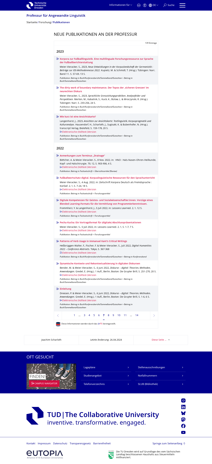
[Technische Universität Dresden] (36, 5)
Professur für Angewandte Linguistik (55, 16)
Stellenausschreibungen (151, 367)
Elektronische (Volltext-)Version (79, 132)
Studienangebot (93, 376)
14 (136, 315)
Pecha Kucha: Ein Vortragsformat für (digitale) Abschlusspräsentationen (100, 223)
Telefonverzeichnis (94, 384)
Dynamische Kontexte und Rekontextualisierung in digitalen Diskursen (100, 264)
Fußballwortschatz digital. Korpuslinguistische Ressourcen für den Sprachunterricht (107, 178)
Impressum (44, 443)
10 (118, 315)
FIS (101, 324)
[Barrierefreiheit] (145, 5)
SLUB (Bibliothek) (148, 384)
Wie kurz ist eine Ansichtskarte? (78, 117)
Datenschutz (60, 443)
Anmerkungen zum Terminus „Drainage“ (82, 156)
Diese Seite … (159, 340)
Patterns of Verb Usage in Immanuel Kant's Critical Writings (93, 241)
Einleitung (65, 289)
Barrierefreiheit (102, 443)
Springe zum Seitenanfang (167, 443)
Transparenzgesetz (80, 443)
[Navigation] (182, 5)
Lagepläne (89, 367)
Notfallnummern (147, 376)
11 (125, 315)
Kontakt (30, 443)
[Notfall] (139, 5)
